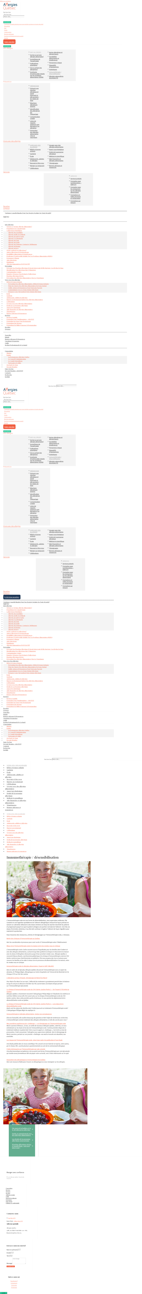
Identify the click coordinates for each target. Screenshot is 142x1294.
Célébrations (34, 168)
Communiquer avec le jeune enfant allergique (23, 290)
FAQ (5, 28)
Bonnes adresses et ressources (55, 166)
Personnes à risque (55, 63)
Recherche (8, 375)
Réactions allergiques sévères (33, 104)
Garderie (33, 154)
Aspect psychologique (56, 149)
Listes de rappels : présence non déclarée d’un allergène (34, 124)
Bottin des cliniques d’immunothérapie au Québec (23, 938)
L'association (7, 32)
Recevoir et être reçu (37, 163)
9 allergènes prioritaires (34, 64)
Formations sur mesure (75, 202)
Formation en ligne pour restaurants (19, 321)
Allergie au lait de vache (16, 236)
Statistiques (53, 69)
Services (6, 172)
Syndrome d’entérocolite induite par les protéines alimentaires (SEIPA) (37, 74)
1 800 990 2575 (18, 1221)
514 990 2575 (11, 1218)
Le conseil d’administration (17, 359)
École (32, 156)
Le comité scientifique (15, 361)
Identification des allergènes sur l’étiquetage (35, 111)
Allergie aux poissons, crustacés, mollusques (22, 244)
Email (9, 1253)
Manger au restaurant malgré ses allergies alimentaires (25, 299)
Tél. (8, 1256)
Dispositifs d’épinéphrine (54, 66)
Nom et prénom (12, 1250)
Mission (9, 353)
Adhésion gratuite (10, 1195)
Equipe (9, 355)
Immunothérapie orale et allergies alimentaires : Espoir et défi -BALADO (30, 966)
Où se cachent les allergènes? (36, 68)
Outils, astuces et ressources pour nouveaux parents (25, 288)
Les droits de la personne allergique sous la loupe (21, 1139)
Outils (5, 30)
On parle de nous (12, 365)
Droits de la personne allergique (56, 153)
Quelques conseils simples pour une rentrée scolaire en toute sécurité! (23, 24)
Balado (7, 337)
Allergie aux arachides (15, 232)
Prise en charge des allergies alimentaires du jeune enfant (27, 286)
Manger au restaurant (37, 166)
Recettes (6, 206)
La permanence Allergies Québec (18, 357)
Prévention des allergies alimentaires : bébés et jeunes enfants (28, 284)
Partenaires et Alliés (14, 363)
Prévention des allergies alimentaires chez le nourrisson (34, 134)
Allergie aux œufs (13, 242)
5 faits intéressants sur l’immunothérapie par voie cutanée (26, 1049)
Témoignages (53, 163)
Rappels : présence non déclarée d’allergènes (21, 274)
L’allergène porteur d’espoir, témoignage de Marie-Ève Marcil (27, 978)
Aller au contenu (5, 1)
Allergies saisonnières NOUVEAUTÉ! (56, 77)
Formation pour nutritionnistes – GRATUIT (76, 183)
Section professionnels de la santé (13, 36)
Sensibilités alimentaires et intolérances (54, 58)
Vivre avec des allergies (12, 141)
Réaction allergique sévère (15, 276)
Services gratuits (76, 179)
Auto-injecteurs (12, 260)
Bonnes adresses (9, 34)
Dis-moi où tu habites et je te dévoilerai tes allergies (21, 1129)
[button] (62, 384)
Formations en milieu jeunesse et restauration (76, 196)
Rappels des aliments (11, 1198)
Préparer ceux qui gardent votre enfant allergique (24, 292)
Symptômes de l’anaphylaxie (35, 60)
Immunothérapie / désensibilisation (55, 73)
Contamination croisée (35, 117)
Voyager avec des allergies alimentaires (56, 146)
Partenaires (9, 1200)
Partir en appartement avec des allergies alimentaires (22, 1134)
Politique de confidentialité (12, 1203)
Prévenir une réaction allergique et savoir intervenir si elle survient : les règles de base (34, 94)
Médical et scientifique (56, 156)
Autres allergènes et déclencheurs (55, 53)
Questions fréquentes (12, 341)
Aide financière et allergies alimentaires (56, 160)
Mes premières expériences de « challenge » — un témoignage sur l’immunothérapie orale (36, 1024)
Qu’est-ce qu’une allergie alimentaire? (37, 56)
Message (10, 1263)
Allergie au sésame (14, 246)
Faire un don (9, 369)
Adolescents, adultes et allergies (37, 160)
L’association (9, 351)
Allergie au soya (13, 248)
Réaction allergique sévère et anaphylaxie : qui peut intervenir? (21, 1146)
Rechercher (7, 12)
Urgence (6, 208)
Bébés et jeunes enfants (35, 150)
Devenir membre (12, 367)
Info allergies (9, 224)
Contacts (8, 373)
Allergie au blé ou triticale (16, 234)
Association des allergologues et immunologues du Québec (26, 1060)
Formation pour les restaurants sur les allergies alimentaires (76, 189)
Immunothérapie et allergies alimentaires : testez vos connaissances (29, 1014)
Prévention (8, 266)
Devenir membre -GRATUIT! (14, 371)
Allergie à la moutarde (15, 238)
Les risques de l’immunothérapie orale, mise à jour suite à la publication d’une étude (34, 1040)
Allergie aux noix (13, 240)
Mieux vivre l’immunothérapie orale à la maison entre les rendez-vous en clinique (33, 946)
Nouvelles (7, 26)
